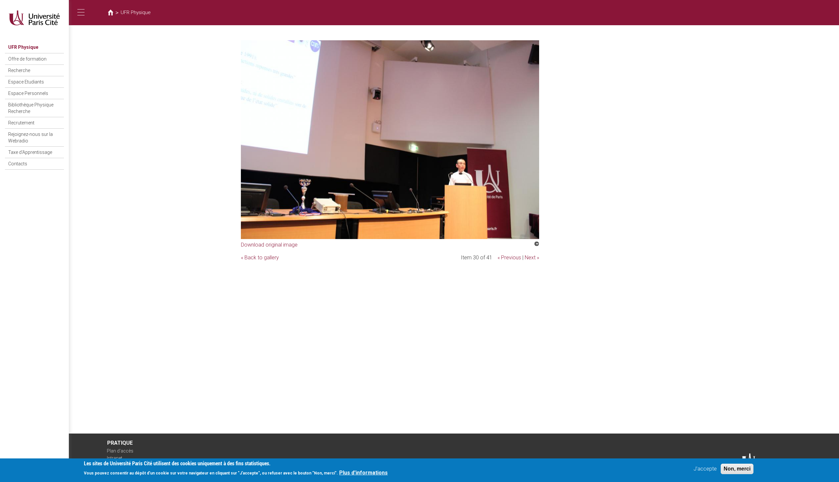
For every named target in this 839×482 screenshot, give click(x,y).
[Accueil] (34, 18)
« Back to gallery (260, 257)
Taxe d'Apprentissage (30, 152)
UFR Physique (23, 47)
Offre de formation (27, 59)
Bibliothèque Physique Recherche (30, 108)
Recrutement (21, 122)
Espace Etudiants (26, 81)
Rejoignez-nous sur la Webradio (30, 137)
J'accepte (705, 469)
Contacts (17, 163)
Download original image (269, 245)
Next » (532, 257)
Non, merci (737, 469)
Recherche (19, 70)
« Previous (509, 257)
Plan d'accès (120, 451)
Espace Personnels (28, 93)
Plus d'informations (363, 473)
